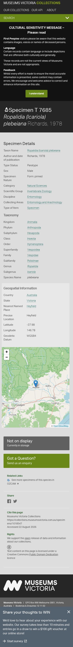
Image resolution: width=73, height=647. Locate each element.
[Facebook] (9, 502)
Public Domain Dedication (43, 554)
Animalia (32, 222)
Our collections (16, 10)
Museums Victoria (32, 3)
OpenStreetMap (61, 425)
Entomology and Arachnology (44, 202)
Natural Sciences (37, 185)
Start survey (15, 641)
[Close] (68, 612)
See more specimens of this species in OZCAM (30, 482)
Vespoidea (33, 249)
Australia (32, 295)
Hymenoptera (35, 244)
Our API (37, 10)
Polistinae (32, 261)
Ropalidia (32, 266)
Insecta (31, 238)
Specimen (33, 208)
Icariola (31, 272)
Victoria (31, 300)
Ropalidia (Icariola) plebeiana (43, 150)
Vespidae (32, 255)
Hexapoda (33, 233)
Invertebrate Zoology (39, 191)
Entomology (34, 197)
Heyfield (31, 306)
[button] (36, 18)
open (27, 538)
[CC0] (9, 547)
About (51, 10)
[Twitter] (15, 502)
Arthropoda (34, 227)
